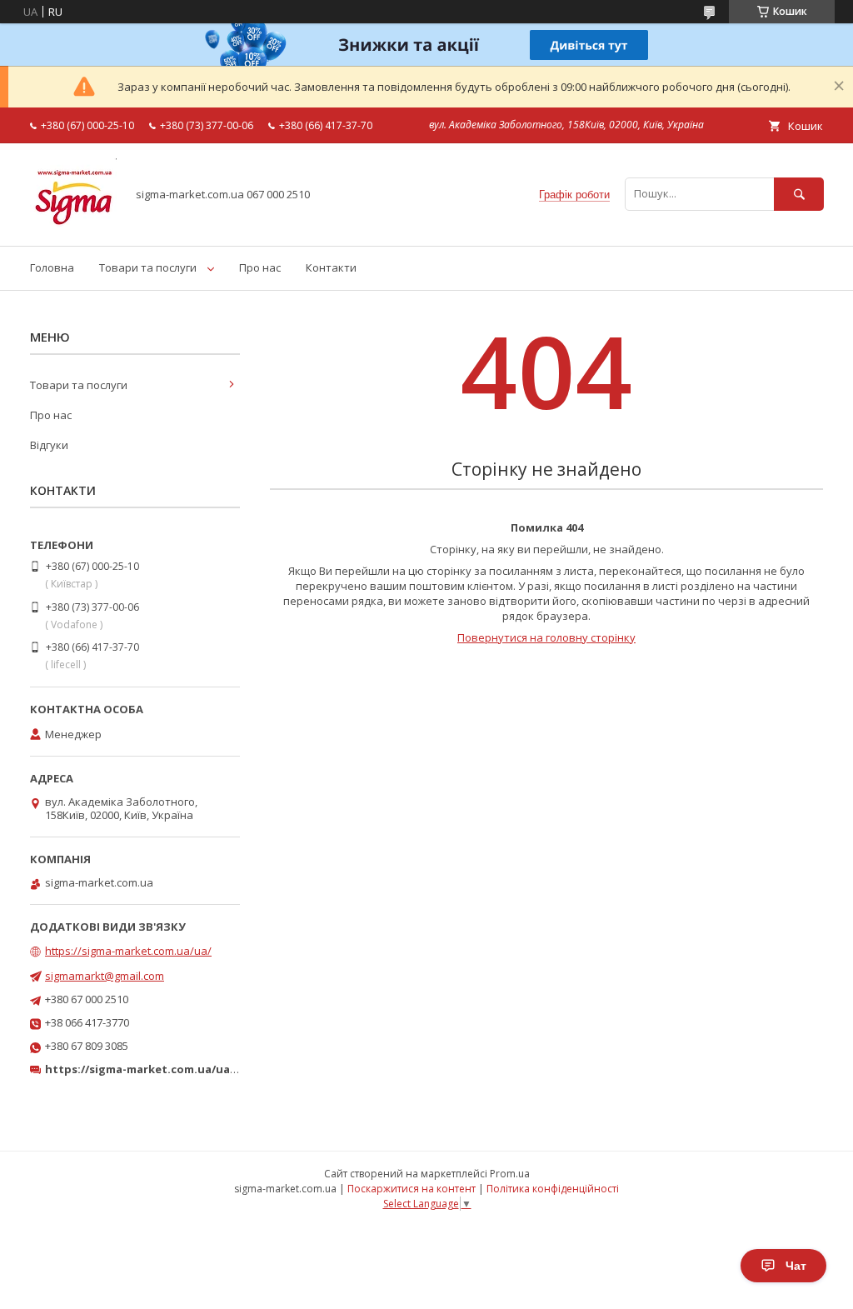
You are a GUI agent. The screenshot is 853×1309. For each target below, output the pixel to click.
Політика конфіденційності (552, 1189)
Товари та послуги (148, 267)
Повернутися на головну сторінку (546, 637)
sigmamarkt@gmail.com (104, 975)
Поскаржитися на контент (411, 1189)
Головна (52, 267)
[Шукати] (799, 193)
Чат (796, 1265)
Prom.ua (510, 1174)
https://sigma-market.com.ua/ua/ (128, 950)
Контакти (331, 267)
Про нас (260, 267)
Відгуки (49, 444)
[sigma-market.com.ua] (73, 224)
